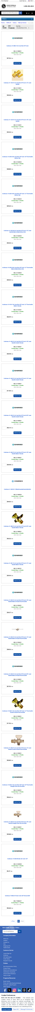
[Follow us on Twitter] (9, 990)
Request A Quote (7, 960)
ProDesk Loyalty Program (9, 984)
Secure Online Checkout (9, 973)
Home (3, 22)
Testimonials (6, 947)
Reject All (16, 1009)
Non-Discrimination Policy (10, 966)
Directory (5, 955)
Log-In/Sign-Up (7, 953)
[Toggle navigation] (32, 13)
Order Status (6, 958)
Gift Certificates (7, 957)
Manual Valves (22, 22)
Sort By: (18, 26)
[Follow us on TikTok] (29, 990)
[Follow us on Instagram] (14, 990)
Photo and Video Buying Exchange (12, 983)
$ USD (31, 0)
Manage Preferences (27, 1009)
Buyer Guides (6, 981)
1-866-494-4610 (29, 6)
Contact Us (6, 942)
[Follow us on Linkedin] (19, 990)
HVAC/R (8, 22)
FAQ (4, 944)
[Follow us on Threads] (24, 990)
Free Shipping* (4, 0)
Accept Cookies (6, 1009)
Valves (14, 22)
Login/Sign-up (22, 0)
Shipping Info (6, 946)
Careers (5, 940)
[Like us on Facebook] (5, 990)
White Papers (6, 986)
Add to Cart (17, 63)
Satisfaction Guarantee (9, 972)
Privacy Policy (6, 968)
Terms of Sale (6, 975)
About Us (5, 938)
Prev (13, 921)
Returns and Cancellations (10, 970)
